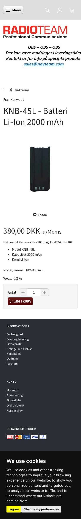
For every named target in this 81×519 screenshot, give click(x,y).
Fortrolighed (15, 334)
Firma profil (14, 344)
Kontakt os (14, 354)
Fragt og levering (18, 339)
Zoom (42, 215)
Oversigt (12, 359)
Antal (12, 292)
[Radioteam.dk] (35, 30)
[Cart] (72, 10)
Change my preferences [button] (41, 509)
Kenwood (17, 99)
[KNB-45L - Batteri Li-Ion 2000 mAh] (40, 169)
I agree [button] (14, 509)
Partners (12, 364)
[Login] (60, 10)
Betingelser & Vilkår (19, 349)
